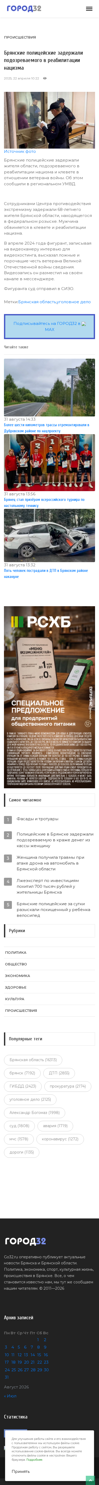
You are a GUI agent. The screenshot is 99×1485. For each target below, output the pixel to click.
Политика (15, 952)
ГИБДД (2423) (23, 1086)
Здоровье (15, 987)
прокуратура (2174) (68, 1086)
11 (13, 1354)
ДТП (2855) (59, 1073)
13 (26, 1354)
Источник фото (20, 151)
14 (33, 1354)
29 (39, 1369)
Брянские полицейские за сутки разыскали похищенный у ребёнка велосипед (53, 909)
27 (26, 1369)
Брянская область (37, 301)
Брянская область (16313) (33, 1059)
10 (7, 1354)
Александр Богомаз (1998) (35, 1112)
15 (39, 1354)
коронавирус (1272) (60, 1139)
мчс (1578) (19, 1139)
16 (46, 1354)
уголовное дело (74, 301)
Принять (21, 1471)
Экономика (17, 976)
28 (33, 1369)
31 (7, 1377)
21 (33, 1362)
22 (39, 1362)
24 (7, 1369)
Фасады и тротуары (37, 818)
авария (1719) (55, 1125)
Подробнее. (34, 1460)
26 (20, 1369)
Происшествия (20, 37)
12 (20, 1354)
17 (7, 1362)
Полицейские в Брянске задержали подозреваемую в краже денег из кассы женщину (55, 840)
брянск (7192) (22, 1073)
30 (46, 1369)
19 (20, 1362)
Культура (14, 999)
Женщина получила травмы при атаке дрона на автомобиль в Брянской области (50, 863)
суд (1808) (19, 1125)
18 (13, 1362)
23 (46, 1362)
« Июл (10, 1395)
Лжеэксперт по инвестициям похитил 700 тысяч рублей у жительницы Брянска (48, 886)
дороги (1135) (22, 1152)
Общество (16, 964)
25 (13, 1369)
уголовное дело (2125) (30, 1099)
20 (26, 1362)
